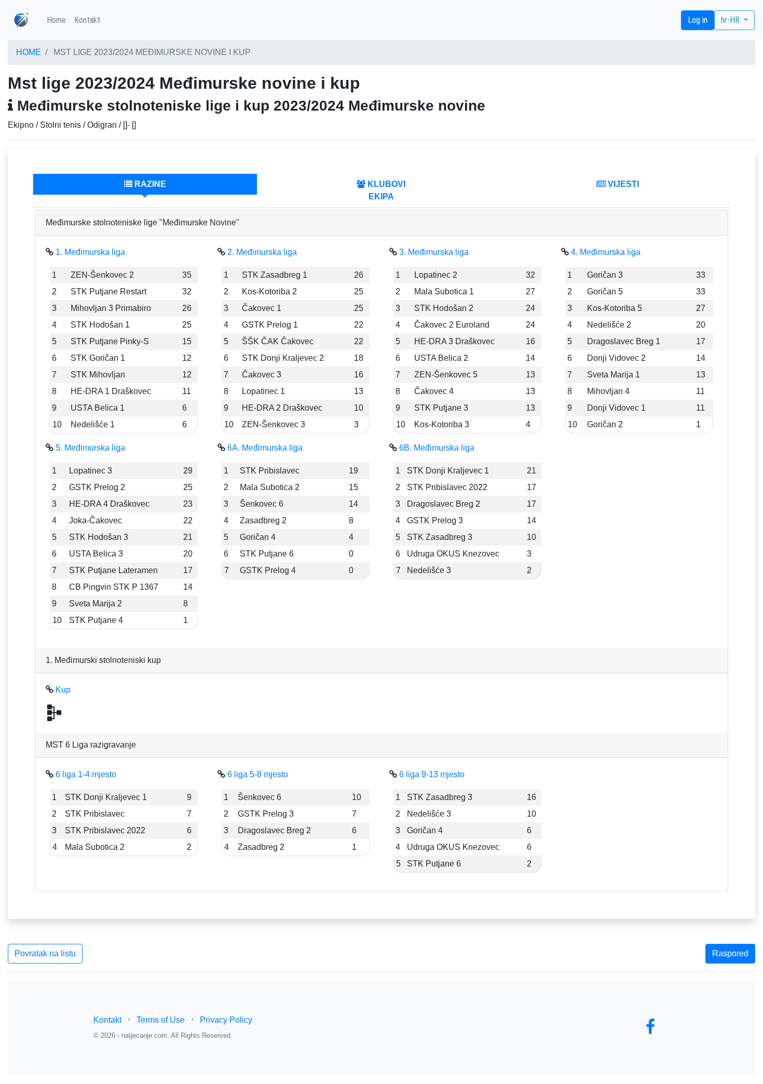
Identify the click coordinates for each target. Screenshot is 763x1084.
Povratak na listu (45, 953)
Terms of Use (161, 1019)
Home (56, 20)
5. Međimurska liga (90, 447)
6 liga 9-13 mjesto (432, 774)
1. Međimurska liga (90, 252)
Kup (63, 689)
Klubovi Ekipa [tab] (385, 190)
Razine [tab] (149, 184)
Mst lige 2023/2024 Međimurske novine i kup (152, 52)
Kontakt (87, 20)
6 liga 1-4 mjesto (86, 774)
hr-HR (731, 20)
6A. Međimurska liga (265, 447)
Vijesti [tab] (622, 184)
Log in (697, 20)
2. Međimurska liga (262, 252)
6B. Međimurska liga (436, 447)
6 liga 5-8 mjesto (257, 774)
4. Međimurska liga (606, 252)
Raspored (730, 953)
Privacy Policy (226, 1019)
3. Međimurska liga (434, 252)
